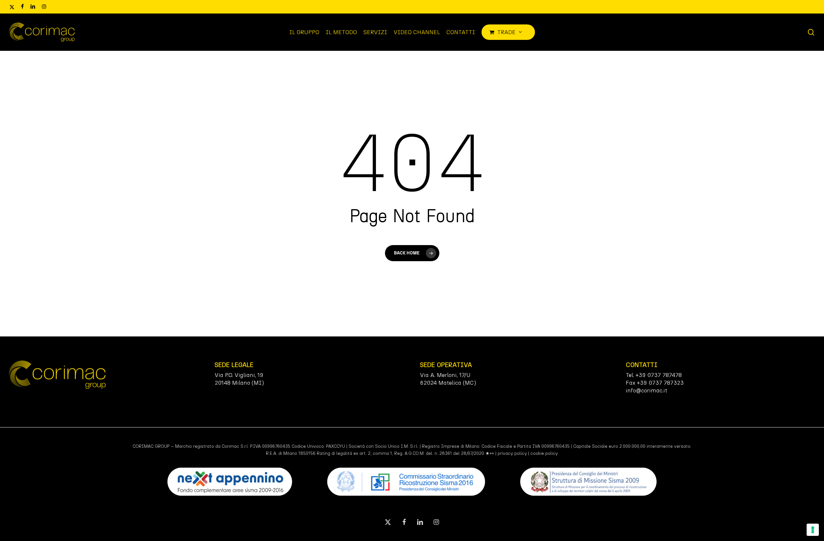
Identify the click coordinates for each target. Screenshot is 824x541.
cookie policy (544, 453)
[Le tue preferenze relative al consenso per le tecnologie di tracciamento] (813, 530)
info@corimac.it (646, 390)
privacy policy (512, 453)
